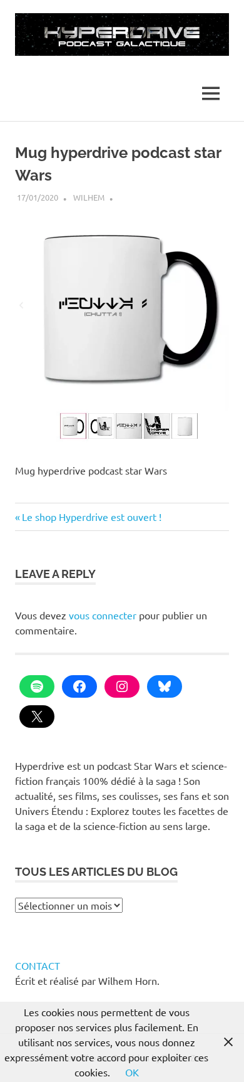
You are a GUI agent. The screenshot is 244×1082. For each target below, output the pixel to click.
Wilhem (88, 197)
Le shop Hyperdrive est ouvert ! (91, 516)
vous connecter (102, 615)
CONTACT (37, 965)
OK (132, 1072)
